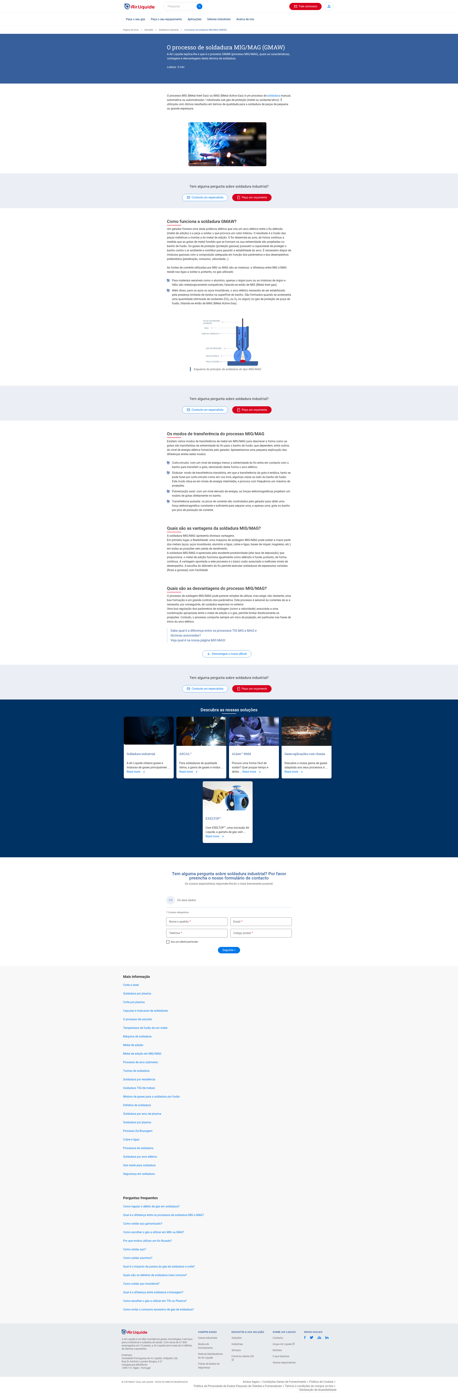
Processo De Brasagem (137, 1131)
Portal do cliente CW (243, 1356)
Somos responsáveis (284, 1362)
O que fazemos (281, 1356)
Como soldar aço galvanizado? (142, 1223)
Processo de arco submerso (140, 1062)
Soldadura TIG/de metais (139, 1088)
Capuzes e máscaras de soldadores (145, 1010)
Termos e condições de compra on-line (309, 1386)
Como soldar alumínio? (137, 1258)
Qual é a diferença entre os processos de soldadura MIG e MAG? (163, 1215)
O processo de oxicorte (137, 1019)
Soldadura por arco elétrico (140, 1156)
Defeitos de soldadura (137, 1105)
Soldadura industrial (169, 30)
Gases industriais (207, 1337)
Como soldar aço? (134, 1249)
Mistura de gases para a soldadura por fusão (151, 1096)
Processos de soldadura (138, 1148)
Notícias (277, 1350)
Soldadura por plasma (137, 993)
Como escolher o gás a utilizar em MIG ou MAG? (153, 1232)
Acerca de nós (245, 19)
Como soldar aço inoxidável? (141, 1283)
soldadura (274, 95)
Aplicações (194, 19)
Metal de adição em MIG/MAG (142, 1053)
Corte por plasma (134, 1002)
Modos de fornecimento (205, 1346)
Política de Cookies (321, 1381)
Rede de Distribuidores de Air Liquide (210, 1355)
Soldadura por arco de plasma (142, 1113)
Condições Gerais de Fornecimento (284, 1381)
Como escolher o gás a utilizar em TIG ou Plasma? (155, 1301)
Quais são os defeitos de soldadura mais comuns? (155, 1275)
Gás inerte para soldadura (139, 1165)
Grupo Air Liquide (282, 1344)
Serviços (236, 1350)
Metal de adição (133, 1045)
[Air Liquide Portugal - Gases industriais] (140, 6)
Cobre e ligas (131, 1139)
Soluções (148, 30)
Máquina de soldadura (137, 1036)
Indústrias (237, 1344)
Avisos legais (251, 1381)
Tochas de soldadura (136, 1071)
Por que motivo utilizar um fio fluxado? (147, 1240)
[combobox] (183, 6)
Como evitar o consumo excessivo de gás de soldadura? (158, 1309)
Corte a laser (131, 985)
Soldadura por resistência (139, 1079)
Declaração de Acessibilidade (317, 1389)
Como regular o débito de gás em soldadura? (151, 1206)
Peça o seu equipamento (166, 19)
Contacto (278, 1337)
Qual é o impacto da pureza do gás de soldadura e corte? (159, 1266)
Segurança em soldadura (139, 1174)
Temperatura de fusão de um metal (145, 1028)
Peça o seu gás (135, 19)
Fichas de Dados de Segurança (209, 1365)
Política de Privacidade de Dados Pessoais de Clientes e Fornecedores (238, 1386)
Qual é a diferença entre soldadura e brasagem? (153, 1292)
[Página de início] (134, 1331)
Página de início (131, 30)
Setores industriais (219, 19)
